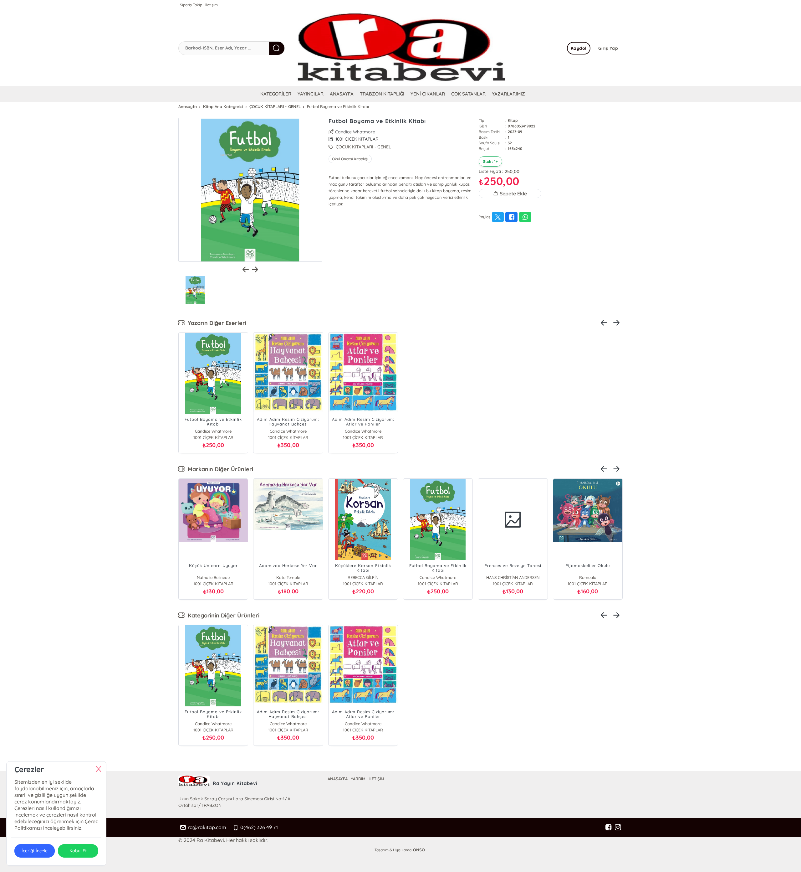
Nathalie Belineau (213, 577)
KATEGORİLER (275, 94)
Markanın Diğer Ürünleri (219, 469)
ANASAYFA (342, 94)
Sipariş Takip (191, 5)
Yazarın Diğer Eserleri (215, 323)
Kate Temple (288, 577)
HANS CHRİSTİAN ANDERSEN (512, 577)
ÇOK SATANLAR (468, 94)
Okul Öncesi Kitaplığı (350, 159)
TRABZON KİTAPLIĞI (382, 94)
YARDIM (358, 778)
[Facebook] (608, 827)
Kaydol (579, 48)
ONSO (419, 849)
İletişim (211, 5)
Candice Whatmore (355, 131)
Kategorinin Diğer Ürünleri (222, 615)
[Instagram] (618, 827)
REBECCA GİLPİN (363, 577)
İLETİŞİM (376, 778)
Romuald (587, 577)
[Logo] (400, 48)
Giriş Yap (608, 48)
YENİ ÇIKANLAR (428, 94)
